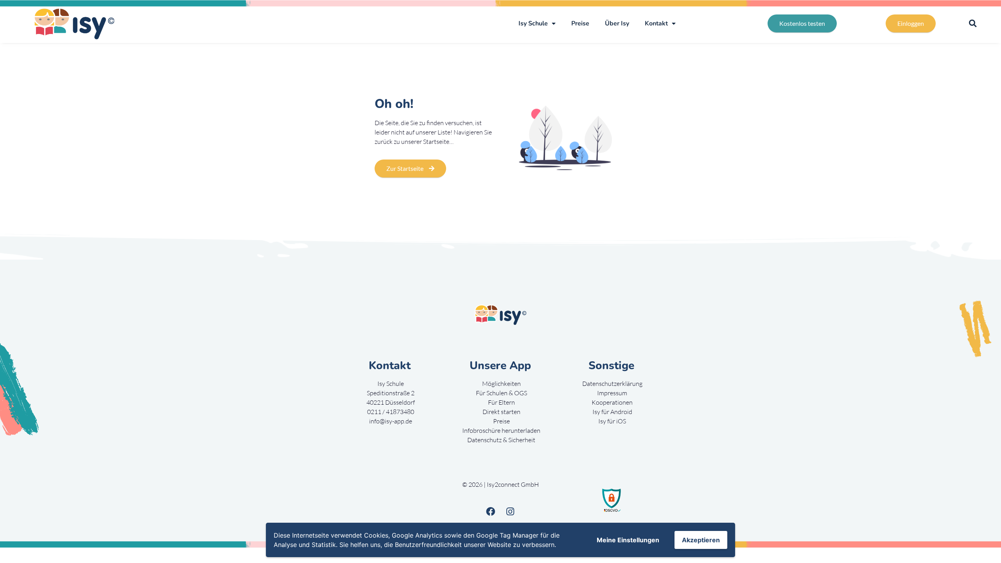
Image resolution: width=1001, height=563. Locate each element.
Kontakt (656, 23)
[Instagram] (510, 511)
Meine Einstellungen (628, 540)
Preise (580, 23)
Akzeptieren (701, 540)
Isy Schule (533, 23)
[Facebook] (490, 511)
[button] (972, 23)
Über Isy (617, 23)
